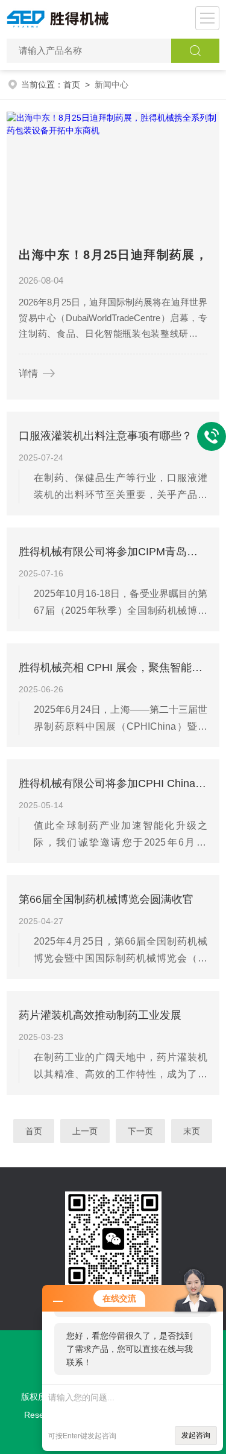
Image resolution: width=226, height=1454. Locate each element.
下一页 (141, 1131)
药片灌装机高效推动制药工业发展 (100, 1015)
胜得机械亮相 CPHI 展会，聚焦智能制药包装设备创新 (113, 668)
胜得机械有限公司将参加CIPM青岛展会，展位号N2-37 (113, 552)
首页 (71, 84)
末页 (192, 1131)
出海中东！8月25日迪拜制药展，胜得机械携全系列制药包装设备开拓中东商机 (113, 257)
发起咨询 (195, 1435)
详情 (28, 373)
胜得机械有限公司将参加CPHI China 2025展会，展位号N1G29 (113, 783)
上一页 (85, 1131)
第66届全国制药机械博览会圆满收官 (106, 899)
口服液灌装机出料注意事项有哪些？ (105, 436)
